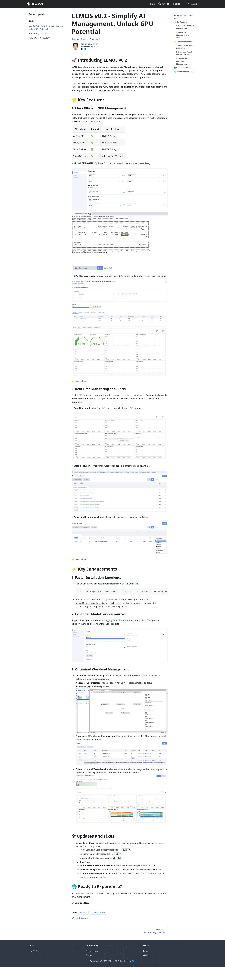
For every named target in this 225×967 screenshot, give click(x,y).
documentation (87, 893)
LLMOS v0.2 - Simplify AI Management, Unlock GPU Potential (46, 27)
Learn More (80, 381)
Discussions (92, 951)
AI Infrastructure (97, 912)
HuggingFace (110, 620)
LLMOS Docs (35, 951)
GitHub (165, 4)
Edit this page (81, 918)
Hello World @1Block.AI (39, 38)
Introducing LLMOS (37, 33)
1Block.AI (83, 912)
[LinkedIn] (85, 49)
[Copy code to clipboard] (164, 591)
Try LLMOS (192, 4)
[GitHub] (82, 49)
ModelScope (124, 620)
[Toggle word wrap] (160, 591)
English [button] (176, 3)
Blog (152, 3)
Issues (89, 955)
